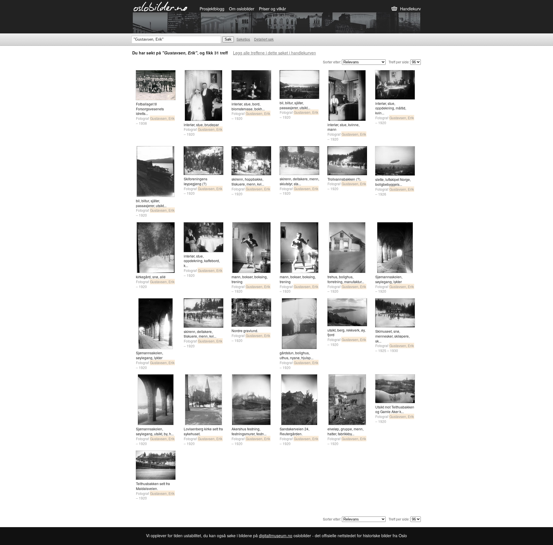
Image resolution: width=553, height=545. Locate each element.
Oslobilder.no (160, 6)
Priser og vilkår (272, 9)
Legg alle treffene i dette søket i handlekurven (274, 53)
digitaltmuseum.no (275, 535)
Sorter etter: (332, 61)
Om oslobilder (241, 9)
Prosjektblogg (212, 9)
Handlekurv (410, 9)
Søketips (243, 39)
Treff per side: (399, 61)
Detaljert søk (264, 39)
